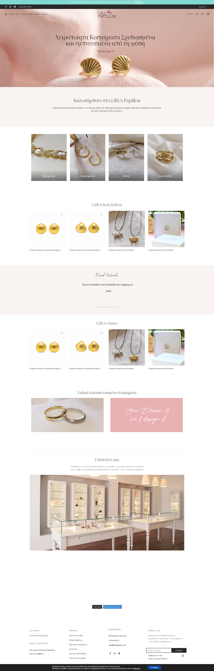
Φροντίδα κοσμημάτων (78, 644)
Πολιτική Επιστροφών (77, 658)
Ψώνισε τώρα (104, 51)
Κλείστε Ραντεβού (76, 635)
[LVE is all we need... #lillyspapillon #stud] (164, 584)
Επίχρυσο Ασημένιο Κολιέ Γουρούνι (121, 250)
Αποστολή (73, 649)
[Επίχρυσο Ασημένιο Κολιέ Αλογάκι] (166, 229)
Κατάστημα (14, 14)
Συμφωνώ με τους (157, 657)
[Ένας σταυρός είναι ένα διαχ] (126, 584)
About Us (45, 14)
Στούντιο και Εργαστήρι (39, 635)
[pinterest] (15, 7)
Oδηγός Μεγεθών (75, 640)
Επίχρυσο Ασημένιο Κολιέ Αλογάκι (160, 250)
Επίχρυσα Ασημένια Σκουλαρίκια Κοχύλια (45, 250)
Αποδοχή (154, 667)
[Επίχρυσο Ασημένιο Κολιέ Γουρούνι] (127, 229)
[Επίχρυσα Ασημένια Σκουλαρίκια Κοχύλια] (48, 229)
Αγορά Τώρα (138, 2)
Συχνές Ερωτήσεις (25, 7)
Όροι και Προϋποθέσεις (78, 653)
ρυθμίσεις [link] (137, 668)
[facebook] (5, 7)
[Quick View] (62, 220)
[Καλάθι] (208, 14)
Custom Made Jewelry (30, 14)
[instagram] (10, 7)
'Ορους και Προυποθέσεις (157, 658)
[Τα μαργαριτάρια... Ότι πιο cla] (49, 584)
